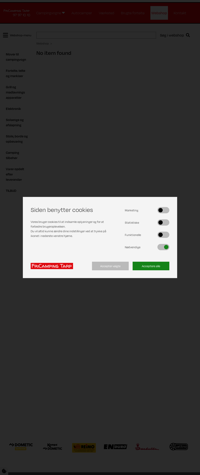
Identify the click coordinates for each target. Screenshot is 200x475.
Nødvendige (132, 247)
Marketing (131, 210)
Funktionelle (133, 235)
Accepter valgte (110, 266)
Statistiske (132, 222)
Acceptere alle (151, 266)
